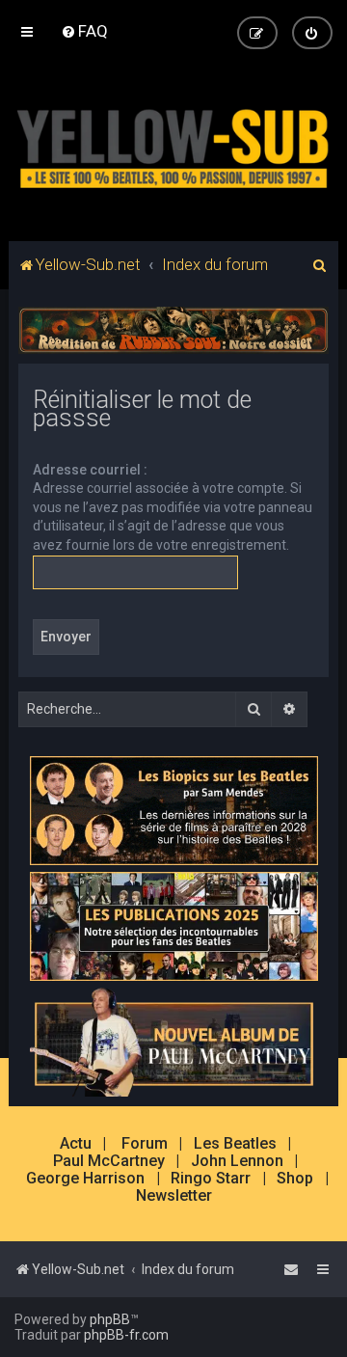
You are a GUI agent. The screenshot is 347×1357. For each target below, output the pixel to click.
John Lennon (237, 1161)
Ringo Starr (211, 1178)
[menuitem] (84, 30)
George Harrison (85, 1178)
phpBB (110, 1319)
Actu (76, 1144)
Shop (295, 1178)
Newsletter (174, 1196)
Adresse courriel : (90, 469)
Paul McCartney (109, 1161)
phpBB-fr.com (126, 1335)
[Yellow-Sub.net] (173, 144)
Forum (144, 1144)
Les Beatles (235, 1144)
